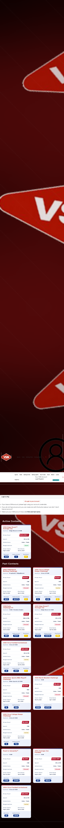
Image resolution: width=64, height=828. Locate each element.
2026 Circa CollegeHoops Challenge (42, 570)
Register (41, 479)
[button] (46, 457)
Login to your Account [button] (32, 501)
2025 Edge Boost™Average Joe (42, 607)
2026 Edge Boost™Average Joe (10, 527)
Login (37, 479)
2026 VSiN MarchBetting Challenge (10, 570)
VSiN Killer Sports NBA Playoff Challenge (14, 678)
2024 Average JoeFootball (42, 751)
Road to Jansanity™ (10, 751)
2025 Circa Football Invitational (15, 643)
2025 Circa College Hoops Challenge (13, 715)
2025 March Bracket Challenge (46, 678)
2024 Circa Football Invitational (15, 787)
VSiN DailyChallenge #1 (8, 607)
